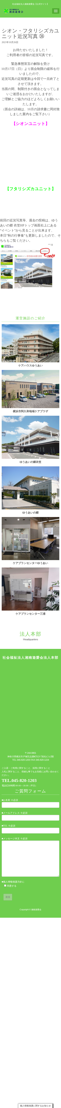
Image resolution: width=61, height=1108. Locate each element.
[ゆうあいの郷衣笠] (30, 458)
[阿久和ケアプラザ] (30, 407)
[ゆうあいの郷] (30, 508)
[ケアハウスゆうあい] (30, 361)
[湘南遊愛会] (13, 11)
